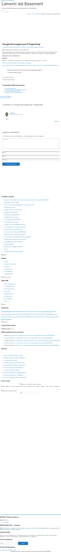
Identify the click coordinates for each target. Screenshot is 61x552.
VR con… (6, 249)
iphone (9, 314)
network (32, 314)
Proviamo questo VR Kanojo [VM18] (13, 251)
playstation (50, 314)
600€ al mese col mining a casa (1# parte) (15, 239)
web (39, 47)
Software (18, 47)
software (35, 316)
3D (2, 311)
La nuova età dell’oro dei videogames (13, 367)
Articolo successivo (5, 97)
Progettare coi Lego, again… (11, 217)
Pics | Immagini (8, 298)
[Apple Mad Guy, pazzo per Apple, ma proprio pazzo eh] (20, 528)
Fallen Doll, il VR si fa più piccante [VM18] (14, 234)
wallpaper (53, 316)
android (5, 311)
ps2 (13, 316)
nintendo (36, 314)
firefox (36, 311)
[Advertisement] (30, 26)
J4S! (5, 301)
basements (19, 311)
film (33, 311)
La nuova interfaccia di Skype (12, 370)
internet (3, 314)
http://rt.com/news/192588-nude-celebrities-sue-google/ (16, 63)
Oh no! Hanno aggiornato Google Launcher (15, 372)
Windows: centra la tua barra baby (13, 209)
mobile (28, 314)
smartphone (28, 317)
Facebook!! (6, 522)
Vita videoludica (8, 271)
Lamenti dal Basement (22, 3)
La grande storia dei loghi (10, 360)
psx (18, 316)
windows (8, 319)
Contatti (6, 261)
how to (54, 311)
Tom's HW (6, 291)
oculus (41, 314)
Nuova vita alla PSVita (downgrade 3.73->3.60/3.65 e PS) (19, 205)
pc (45, 314)
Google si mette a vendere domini (14, 92)
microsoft (17, 314)
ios (6, 314)
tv (44, 316)
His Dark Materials (9, 244)
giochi (46, 311)
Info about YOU (8, 269)
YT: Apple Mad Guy (9, 286)
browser (25, 311)
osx (44, 314)
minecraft (23, 314)
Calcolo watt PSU (8, 293)
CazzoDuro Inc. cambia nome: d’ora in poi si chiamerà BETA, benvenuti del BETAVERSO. (26, 200)
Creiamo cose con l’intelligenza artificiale (14, 224)
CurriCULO (7, 266)
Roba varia (12, 47)
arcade (13, 311)
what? (42, 47)
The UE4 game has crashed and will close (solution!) (17, 236)
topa (42, 316)
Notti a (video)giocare (9, 284)
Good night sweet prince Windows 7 (13, 241)
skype (23, 316)
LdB (5, 338)
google (35, 47)
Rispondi (56, 121)
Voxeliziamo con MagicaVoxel (11, 214)
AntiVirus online (8, 296)
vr (49, 317)
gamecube (41, 311)
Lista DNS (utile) (8, 274)
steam (39, 316)
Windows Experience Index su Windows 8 (14, 357)
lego (14, 314)
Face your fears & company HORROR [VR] (15, 232)
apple (31, 47)
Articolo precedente (5, 96)
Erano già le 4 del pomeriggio (11, 202)
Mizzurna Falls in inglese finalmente (13, 246)
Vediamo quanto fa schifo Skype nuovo (14, 362)
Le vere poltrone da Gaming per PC (13, 229)
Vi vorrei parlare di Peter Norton (12, 219)
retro (20, 316)
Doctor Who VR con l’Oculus (11, 222)
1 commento (5, 47)
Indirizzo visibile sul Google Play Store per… (16, 89)
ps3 (16, 316)
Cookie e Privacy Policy (10, 264)
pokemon (10, 316)
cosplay (30, 311)
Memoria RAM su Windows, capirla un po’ (14, 365)
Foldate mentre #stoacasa (11, 212)
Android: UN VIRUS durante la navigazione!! (15, 377)
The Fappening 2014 (10, 88)
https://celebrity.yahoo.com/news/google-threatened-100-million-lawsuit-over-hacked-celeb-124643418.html (30, 65)
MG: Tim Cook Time (9, 288)
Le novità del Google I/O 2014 (13, 91)
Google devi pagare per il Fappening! (13, 375)
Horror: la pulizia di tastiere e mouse (13, 355)
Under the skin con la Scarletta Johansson (15, 227)
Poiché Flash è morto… (10, 207)
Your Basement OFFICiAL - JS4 (8, 550)
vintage (47, 316)
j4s (11, 314)
